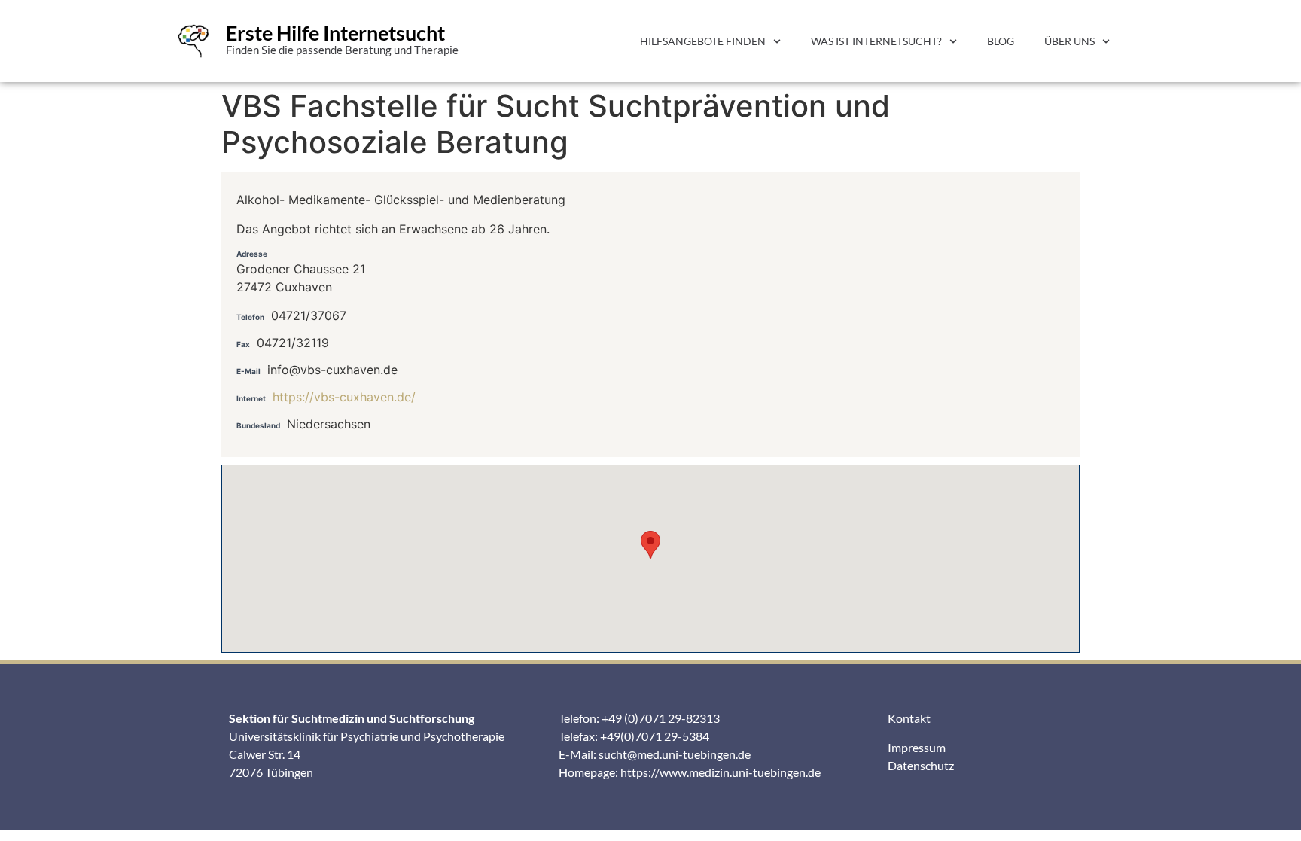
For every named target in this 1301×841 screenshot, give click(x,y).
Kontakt (909, 718)
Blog (1000, 41)
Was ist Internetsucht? (876, 41)
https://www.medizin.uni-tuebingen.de (720, 772)
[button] (650, 545)
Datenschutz (921, 765)
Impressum (917, 747)
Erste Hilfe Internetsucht (335, 32)
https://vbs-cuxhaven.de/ (344, 396)
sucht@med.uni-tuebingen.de (675, 754)
